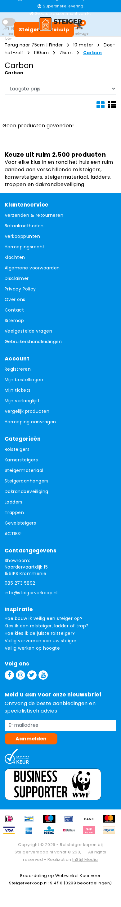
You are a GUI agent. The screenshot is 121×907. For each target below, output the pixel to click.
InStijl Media (85, 859)
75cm (66, 53)
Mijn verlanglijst (22, 401)
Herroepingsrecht (25, 247)
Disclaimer (17, 278)
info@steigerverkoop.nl (31, 593)
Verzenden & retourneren (34, 215)
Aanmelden (31, 738)
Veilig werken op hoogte (32, 648)
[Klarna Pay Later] (91, 833)
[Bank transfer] (91, 821)
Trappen (14, 512)
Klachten (15, 257)
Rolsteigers (17, 449)
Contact (14, 310)
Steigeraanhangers (26, 481)
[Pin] (71, 821)
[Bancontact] (31, 821)
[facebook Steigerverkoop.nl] (9, 675)
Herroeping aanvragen (30, 422)
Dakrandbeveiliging (26, 491)
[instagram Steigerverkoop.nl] (20, 675)
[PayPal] (110, 833)
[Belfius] (71, 833)
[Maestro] (51, 821)
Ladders (13, 502)
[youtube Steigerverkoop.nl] (43, 675)
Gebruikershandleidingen (33, 341)
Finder (56, 45)
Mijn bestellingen (24, 380)
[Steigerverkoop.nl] (60, 24)
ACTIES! (13, 533)
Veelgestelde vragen (28, 331)
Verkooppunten (22, 236)
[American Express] (31, 833)
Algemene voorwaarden (32, 268)
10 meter (83, 45)
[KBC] (51, 833)
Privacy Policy (20, 289)
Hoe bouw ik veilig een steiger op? (44, 618)
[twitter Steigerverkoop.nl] (32, 675)
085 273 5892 (20, 583)
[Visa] (11, 833)
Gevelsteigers (20, 523)
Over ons (15, 299)
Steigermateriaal (24, 470)
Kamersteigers (21, 460)
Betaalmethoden (24, 226)
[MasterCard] (110, 821)
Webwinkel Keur (72, 876)
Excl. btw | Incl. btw (8, 34)
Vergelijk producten (27, 411)
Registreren (18, 369)
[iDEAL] (11, 821)
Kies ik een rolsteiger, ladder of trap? (47, 626)
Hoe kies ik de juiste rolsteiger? (40, 633)
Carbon (92, 53)
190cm (41, 53)
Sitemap (14, 320)
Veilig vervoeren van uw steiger (41, 641)
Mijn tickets (18, 390)
